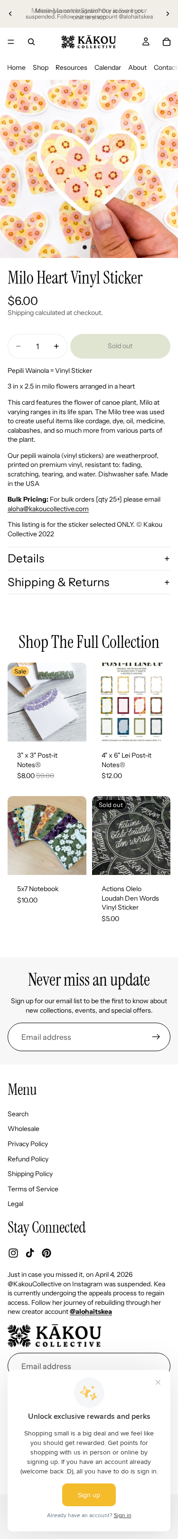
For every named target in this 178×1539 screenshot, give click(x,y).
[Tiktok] (30, 1253)
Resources (71, 67)
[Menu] (11, 42)
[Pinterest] (46, 1253)
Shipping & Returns (58, 582)
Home (16, 67)
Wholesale (23, 1129)
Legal (15, 1204)
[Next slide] (167, 13)
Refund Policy (28, 1159)
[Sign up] (156, 1037)
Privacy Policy (28, 1144)
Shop (40, 67)
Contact (166, 67)
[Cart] (166, 41)
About (137, 67)
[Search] (31, 41)
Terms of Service (33, 1189)
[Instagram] (13, 1253)
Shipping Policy (30, 1174)
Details (26, 558)
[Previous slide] (10, 13)
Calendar (107, 67)
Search (18, 1114)
